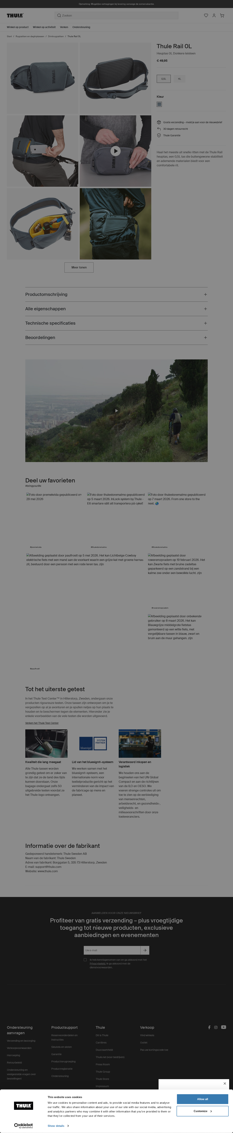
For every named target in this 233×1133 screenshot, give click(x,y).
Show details (56, 1125)
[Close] (225, 1083)
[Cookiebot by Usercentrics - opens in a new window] (24, 1126)
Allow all (202, 1099)
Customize (200, 1110)
